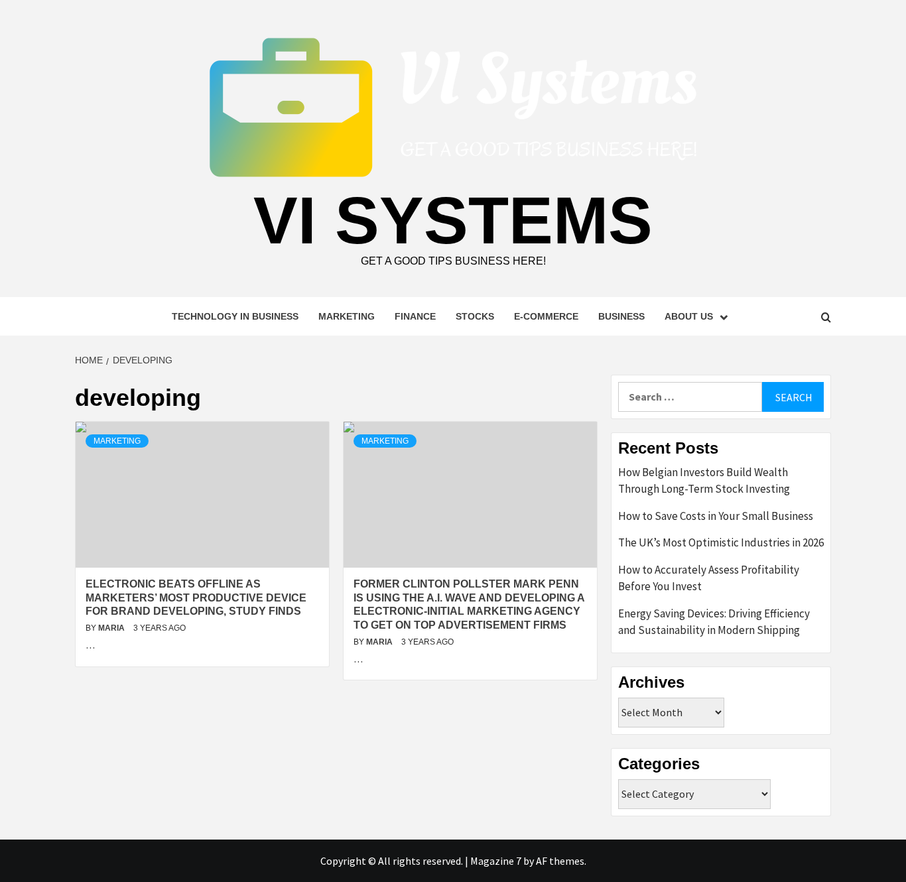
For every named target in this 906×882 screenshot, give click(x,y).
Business (621, 316)
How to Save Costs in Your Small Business (715, 516)
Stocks (475, 316)
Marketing (346, 316)
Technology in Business (235, 316)
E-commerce (546, 316)
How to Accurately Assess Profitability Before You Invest (708, 578)
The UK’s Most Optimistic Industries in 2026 (721, 542)
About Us (689, 316)
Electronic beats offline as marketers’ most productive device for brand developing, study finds (196, 597)
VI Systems (453, 220)
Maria (112, 628)
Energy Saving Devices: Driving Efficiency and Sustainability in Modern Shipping (714, 622)
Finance (415, 316)
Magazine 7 (495, 860)
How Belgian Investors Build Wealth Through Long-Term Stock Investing (704, 481)
